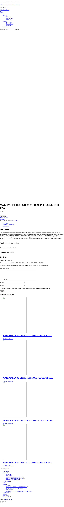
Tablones (8, 17)
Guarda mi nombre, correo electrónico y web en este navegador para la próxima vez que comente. (26, 288)
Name (2, 282)
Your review (3, 279)
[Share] (2, 501)
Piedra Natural (9, 24)
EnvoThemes (8, 499)
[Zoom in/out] (5, 501)
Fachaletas (8, 25)
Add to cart (3, 216)
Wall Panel (9, 22)
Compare (2, 219)
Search (17, 29)
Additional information (8, 224)
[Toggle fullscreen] (3, 501)
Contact (5, 26)
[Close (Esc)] (0, 501)
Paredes (5, 21)
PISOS (5, 15)
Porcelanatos (9, 18)
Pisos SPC (8, 19)
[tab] (33, 223)
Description (6, 223)
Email (2, 285)
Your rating (3, 268)
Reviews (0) (6, 226)
